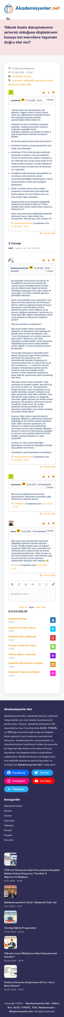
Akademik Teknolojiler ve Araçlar (25, 663)
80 (31, 267)
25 (24, 484)
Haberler (9, 825)
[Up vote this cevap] (43, 260)
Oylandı (18, 248)
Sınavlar (8, 839)
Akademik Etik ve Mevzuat (22, 636)
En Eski (35, 248)
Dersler (8, 815)
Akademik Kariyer (21, 76)
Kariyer (8, 830)
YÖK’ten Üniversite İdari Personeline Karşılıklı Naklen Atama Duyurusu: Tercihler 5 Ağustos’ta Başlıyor (32, 873)
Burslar (8, 810)
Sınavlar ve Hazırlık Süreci (22, 645)
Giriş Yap (40, 607)
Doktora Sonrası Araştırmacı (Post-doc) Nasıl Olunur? (29, 984)
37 (23, 100)
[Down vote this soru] (53, 92)
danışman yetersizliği (19, 84)
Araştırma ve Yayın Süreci (22, 627)
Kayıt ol (23, 607)
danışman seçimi (44, 80)
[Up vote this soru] (43, 92)
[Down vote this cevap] (53, 260)
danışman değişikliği (23, 80)
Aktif (10, 248)
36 (18, 531)
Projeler (8, 835)
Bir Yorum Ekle (48, 233)
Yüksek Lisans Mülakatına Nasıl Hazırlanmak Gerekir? (30, 955)
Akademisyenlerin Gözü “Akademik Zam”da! (30, 902)
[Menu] (8, 19)
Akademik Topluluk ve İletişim (24, 672)
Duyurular (9, 820)
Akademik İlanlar (13, 805)
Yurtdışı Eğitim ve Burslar (22, 654)
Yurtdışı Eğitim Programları (20, 927)
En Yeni (27, 248)
